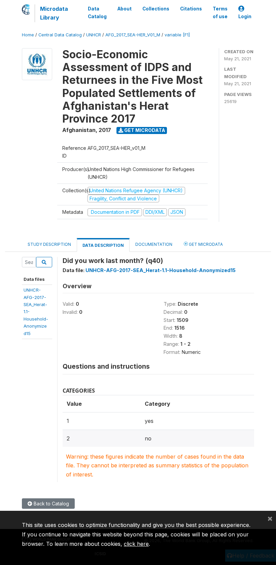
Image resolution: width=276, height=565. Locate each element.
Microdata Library (54, 13)
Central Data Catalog (60, 34)
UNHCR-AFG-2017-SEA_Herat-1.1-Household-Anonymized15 (160, 270)
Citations (191, 8)
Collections (155, 8)
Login (244, 16)
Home (28, 34)
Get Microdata (144, 130)
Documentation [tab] (153, 244)
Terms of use (220, 12)
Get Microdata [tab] (205, 244)
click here (136, 543)
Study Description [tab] (49, 244)
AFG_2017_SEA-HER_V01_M (132, 34)
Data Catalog (97, 12)
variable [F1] (177, 34)
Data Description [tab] (103, 245)
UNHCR (93, 34)
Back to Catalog (50, 503)
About (124, 8)
